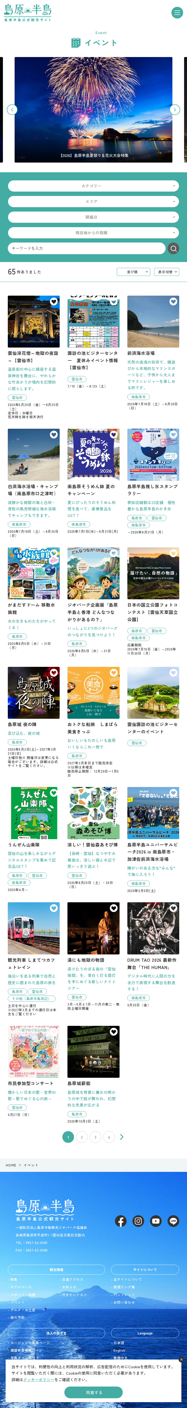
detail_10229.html (34, 717)
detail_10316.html (93, 602)
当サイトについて (127, 1279)
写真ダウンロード (24, 1357)
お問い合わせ (124, 1302)
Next (174, 109)
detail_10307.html (153, 481)
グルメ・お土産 (23, 1309)
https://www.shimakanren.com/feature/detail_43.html (93, 109)
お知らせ (69, 1286)
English (119, 1350)
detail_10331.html (153, 954)
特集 (14, 1279)
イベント (17, 1302)
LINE (173, 1221)
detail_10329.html (93, 838)
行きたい (54, 302)
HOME (11, 1165)
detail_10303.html (34, 357)
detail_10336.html (34, 1071)
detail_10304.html (153, 601)
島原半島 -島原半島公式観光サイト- (27, 12)
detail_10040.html (34, 483)
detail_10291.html (93, 722)
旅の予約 (17, 1317)
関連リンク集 (124, 1286)
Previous (12, 109)
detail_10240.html (153, 840)
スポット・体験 (23, 1294)
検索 (173, 248)
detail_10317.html (34, 598)
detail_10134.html (93, 1074)
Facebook (121, 1221)
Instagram (138, 1221)
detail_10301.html (34, 839)
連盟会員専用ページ (26, 1350)
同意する (94, 1392)
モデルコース (21, 1286)
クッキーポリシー (38, 1379)
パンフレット (124, 1294)
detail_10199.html (153, 706)
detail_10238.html (93, 481)
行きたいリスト (74, 1294)
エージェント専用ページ (30, 1342)
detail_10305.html (93, 342)
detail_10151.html (93, 956)
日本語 (118, 1342)
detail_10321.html (34, 959)
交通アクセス (73, 1279)
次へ (122, 1137)
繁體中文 (120, 1357)
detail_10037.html (153, 353)
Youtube (156, 1221)
